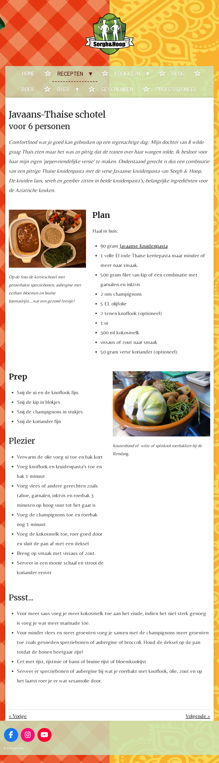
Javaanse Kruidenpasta (143, 246)
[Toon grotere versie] (47, 238)
